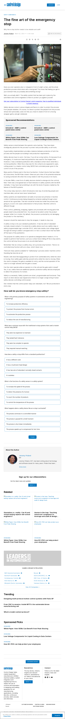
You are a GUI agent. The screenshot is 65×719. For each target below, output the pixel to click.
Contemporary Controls (11, 578)
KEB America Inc (9, 580)
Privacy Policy (7, 716)
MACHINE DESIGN (50, 704)
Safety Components (10, 14)
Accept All (57, 715)
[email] (38, 39)
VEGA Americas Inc (40, 580)
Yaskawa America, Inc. (40, 583)
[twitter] (32, 39)
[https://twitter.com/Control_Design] (49, 677)
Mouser (36, 573)
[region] (32, 715)
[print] (60, 39)
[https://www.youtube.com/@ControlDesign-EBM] (52, 677)
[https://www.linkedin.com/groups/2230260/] (47, 677)
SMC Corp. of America (40, 578)
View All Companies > (32, 587)
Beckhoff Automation (10, 575)
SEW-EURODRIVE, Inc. (41, 575)
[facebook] (27, 39)
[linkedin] (29, 39)
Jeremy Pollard (9, 33)
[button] (5, 5)
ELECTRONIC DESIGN (38, 706)
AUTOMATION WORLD (27, 704)
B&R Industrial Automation (12, 573)
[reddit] (35, 39)
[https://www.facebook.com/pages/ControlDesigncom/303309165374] (45, 677)
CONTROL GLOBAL (39, 704)
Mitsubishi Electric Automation (13, 583)
